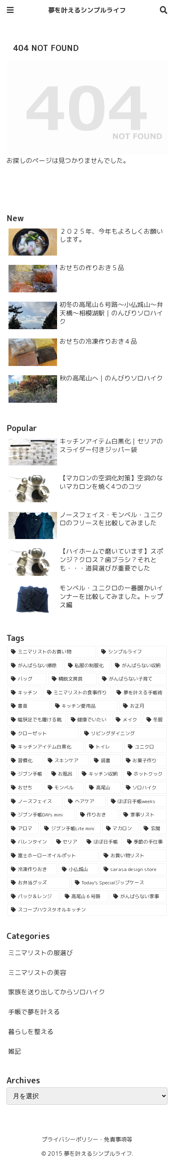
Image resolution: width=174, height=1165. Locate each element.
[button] (153, 1058)
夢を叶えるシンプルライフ (87, 10)
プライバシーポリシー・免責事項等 (87, 1139)
